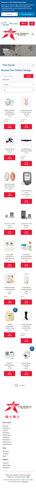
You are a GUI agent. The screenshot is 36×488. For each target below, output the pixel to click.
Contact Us (6, 462)
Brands (4, 456)
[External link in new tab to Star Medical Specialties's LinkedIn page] (14, 417)
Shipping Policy (6, 465)
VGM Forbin (25, 481)
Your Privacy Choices (20, 476)
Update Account (7, 442)
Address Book (6, 439)
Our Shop (9, 14)
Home (4, 52)
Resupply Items (7, 435)
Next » (23, 385)
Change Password (7, 444)
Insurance (5, 430)
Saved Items (6, 437)
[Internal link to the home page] (18, 407)
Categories (5, 453)
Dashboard (5, 426)
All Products (6, 451)
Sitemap (16, 475)
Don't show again (26, 14)
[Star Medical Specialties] (15, 34)
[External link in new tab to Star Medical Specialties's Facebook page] (7, 417)
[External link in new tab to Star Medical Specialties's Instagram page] (18, 417)
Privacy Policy (9, 475)
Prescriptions (6, 432)
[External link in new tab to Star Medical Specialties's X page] (10, 417)
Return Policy (6, 467)
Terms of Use (22, 475)
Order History (6, 428)
